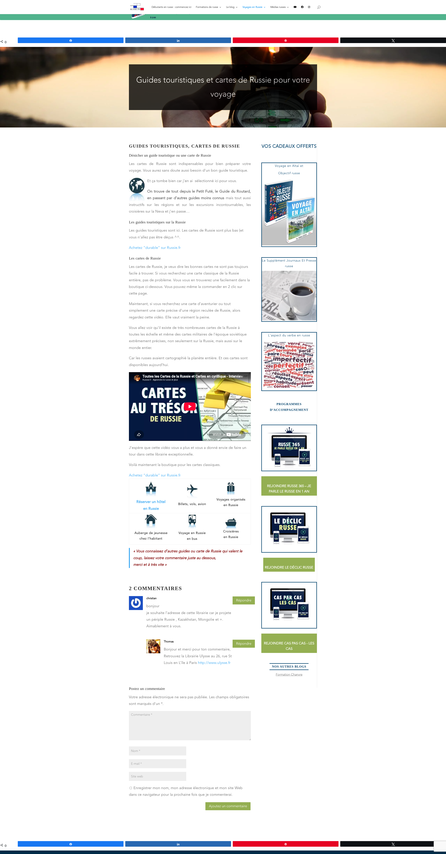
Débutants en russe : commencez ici (171, 7)
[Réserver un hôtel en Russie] (151, 495)
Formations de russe (207, 7)
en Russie (151, 508)
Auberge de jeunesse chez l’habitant (151, 536)
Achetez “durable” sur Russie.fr (155, 248)
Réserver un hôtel (151, 502)
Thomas (169, 641)
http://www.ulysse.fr (214, 663)
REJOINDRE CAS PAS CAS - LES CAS (289, 646)
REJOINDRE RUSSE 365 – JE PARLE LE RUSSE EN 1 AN (289, 488)
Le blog (230, 7)
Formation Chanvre (289, 674)
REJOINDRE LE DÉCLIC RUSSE (289, 567)
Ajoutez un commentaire (228, 806)
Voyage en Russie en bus (192, 536)
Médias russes (278, 7)
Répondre (243, 600)
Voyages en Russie (252, 7)
